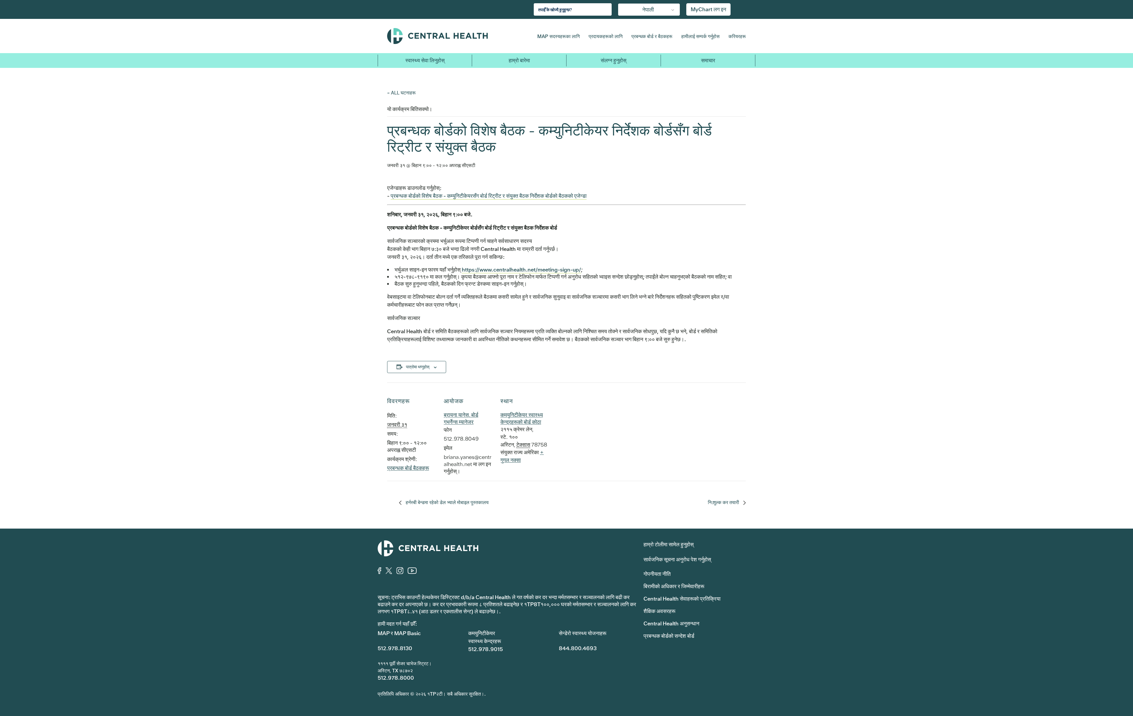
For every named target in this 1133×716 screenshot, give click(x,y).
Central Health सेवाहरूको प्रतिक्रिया (682, 598)
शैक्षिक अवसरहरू (659, 611)
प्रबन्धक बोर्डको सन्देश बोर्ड (669, 635)
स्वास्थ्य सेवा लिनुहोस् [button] (425, 60)
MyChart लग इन (708, 9)
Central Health (450, 36)
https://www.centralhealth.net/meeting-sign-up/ (521, 269)
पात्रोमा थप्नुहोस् (417, 367)
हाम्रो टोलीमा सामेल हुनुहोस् (669, 544)
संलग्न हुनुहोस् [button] (613, 60)
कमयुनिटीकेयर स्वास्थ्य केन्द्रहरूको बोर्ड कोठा (521, 418)
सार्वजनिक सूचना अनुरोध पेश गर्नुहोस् (677, 559)
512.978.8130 (395, 648)
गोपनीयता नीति (657, 573)
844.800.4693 (578, 648)
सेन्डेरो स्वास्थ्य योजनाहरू (582, 633)
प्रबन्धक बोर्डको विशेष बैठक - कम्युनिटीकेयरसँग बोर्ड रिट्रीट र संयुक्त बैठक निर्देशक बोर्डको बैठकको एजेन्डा (489, 195)
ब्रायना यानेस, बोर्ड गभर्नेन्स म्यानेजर (461, 418)
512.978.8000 (396, 677)
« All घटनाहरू (401, 92)
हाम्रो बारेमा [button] (519, 60)
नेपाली (648, 9)
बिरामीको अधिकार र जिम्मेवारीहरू (674, 586)
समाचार (708, 60)
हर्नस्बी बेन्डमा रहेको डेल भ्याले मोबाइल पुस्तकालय (447, 502)
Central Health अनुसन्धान (671, 623)
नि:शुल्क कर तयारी (724, 502)
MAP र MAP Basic (399, 633)
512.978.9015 (485, 649)
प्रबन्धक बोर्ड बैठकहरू (408, 468)
